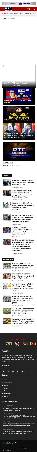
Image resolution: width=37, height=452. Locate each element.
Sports (6, 399)
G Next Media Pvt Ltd (7, 443)
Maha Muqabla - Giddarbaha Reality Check (18, 120)
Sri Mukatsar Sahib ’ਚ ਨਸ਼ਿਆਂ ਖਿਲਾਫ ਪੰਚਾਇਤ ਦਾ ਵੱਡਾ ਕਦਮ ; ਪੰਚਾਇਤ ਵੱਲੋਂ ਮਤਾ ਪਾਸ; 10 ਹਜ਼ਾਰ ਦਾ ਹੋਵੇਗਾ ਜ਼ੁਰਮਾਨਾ (22, 300)
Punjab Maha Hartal (25, 13)
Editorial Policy (16, 446)
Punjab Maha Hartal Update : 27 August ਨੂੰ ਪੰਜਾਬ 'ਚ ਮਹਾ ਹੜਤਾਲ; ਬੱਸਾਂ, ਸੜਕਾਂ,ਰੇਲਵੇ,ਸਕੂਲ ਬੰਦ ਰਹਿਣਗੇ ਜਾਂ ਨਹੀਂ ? (23, 321)
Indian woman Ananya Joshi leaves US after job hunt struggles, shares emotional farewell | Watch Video (22, 194)
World (6, 396)
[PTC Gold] (33, 344)
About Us (9, 446)
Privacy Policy (25, 448)
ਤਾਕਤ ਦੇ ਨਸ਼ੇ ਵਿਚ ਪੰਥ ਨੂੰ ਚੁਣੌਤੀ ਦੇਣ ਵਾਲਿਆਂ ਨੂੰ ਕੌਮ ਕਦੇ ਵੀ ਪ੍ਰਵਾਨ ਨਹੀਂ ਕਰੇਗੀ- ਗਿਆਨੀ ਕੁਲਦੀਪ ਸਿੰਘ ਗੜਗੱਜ (23, 276)
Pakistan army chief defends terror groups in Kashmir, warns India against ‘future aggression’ (23, 206)
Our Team (18, 448)
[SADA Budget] (19, 151)
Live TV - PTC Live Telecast (15, 83)
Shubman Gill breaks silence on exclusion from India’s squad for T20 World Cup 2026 (23, 183)
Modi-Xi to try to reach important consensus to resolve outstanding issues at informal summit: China (18, 135)
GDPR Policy (5, 450)
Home (4, 18)
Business (6, 380)
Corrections (25, 446)
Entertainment (8, 383)
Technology (7, 393)
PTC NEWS (6, 85)
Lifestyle (6, 388)
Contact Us (5, 448)
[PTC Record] (17, 344)
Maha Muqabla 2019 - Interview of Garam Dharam (17, 101)
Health (6, 385)
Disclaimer (12, 448)
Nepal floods (14, 13)
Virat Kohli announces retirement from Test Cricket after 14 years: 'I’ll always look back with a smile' (22, 231)
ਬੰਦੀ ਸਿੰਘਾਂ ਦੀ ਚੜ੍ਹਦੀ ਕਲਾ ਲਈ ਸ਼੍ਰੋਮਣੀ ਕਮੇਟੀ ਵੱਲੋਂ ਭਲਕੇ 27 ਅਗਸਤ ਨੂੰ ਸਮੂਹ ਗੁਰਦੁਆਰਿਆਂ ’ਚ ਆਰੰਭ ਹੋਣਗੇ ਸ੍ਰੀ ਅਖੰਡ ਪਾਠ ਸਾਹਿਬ (22, 287)
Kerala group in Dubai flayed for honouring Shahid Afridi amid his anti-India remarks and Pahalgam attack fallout (23, 219)
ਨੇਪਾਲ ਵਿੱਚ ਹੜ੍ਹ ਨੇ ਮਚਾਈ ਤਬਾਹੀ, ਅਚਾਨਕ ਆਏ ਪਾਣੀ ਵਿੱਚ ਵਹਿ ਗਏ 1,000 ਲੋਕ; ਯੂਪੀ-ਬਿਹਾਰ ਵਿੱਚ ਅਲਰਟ (23, 266)
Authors (31, 446)
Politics (6, 391)
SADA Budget (8, 163)
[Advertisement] (18, 41)
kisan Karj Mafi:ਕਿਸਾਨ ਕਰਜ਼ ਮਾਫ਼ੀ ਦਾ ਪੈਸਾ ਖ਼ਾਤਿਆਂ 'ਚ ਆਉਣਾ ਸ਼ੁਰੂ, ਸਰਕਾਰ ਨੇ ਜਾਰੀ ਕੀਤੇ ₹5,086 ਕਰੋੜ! (23, 311)
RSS (11, 450)
